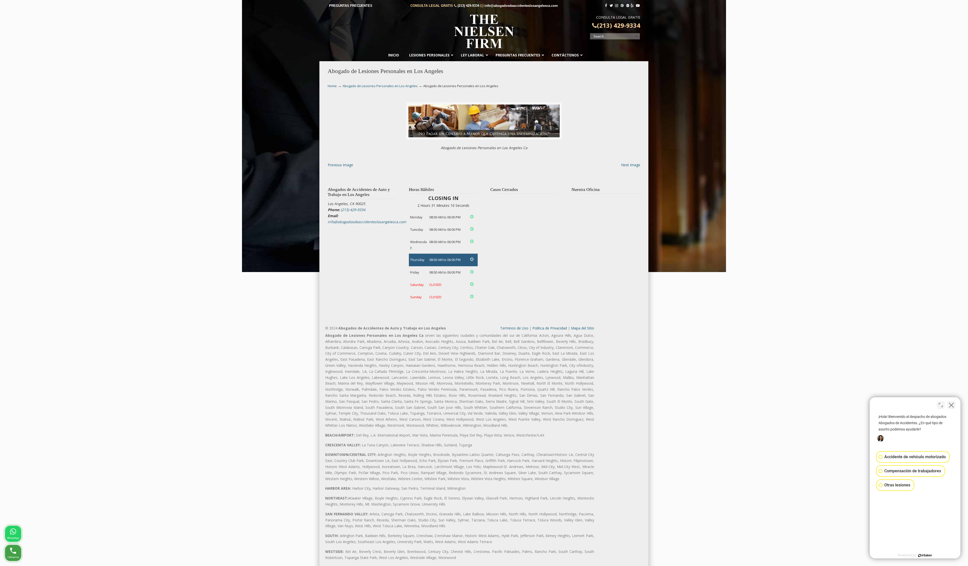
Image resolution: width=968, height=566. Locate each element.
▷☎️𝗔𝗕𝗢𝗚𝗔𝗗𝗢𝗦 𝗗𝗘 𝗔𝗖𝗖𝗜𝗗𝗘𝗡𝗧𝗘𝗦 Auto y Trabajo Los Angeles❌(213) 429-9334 (484, 31)
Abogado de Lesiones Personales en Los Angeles (380, 86)
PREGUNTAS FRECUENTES (350, 6)
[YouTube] (637, 6)
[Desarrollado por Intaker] (925, 555)
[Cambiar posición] (941, 405)
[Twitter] (611, 6)
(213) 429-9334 (468, 6)
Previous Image (340, 164)
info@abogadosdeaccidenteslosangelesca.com (521, 6)
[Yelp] (632, 6)
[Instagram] (616, 6)
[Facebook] (606, 6)
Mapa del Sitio (582, 328)
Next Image (630, 164)
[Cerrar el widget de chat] (951, 405)
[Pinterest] (622, 6)
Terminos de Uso (514, 328)
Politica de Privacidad (549, 328)
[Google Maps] (627, 6)
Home (332, 86)
